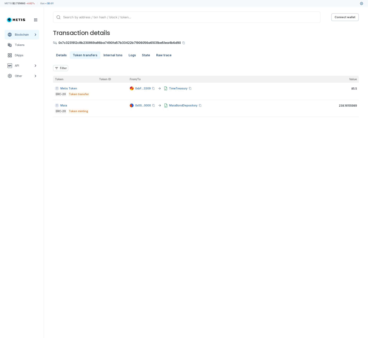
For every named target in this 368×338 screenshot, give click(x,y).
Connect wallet (345, 17)
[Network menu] (35, 19)
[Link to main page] (18, 20)
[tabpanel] (206, 88)
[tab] (61, 55)
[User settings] (361, 3)
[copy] (184, 43)
